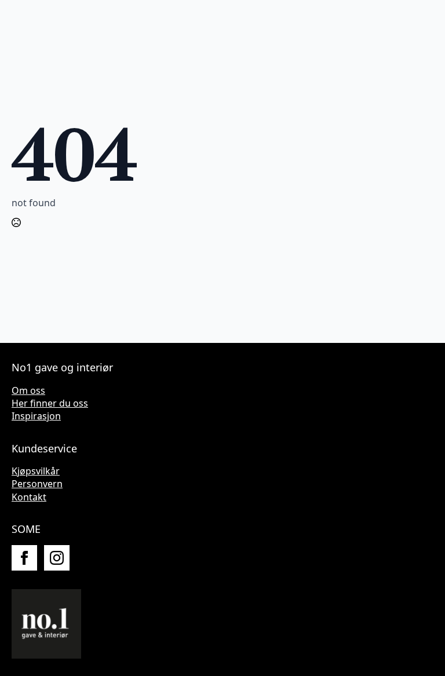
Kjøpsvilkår (36, 471)
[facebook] (24, 558)
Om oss (28, 390)
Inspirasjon (36, 416)
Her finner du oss (50, 403)
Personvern (37, 483)
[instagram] (57, 558)
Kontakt (29, 497)
